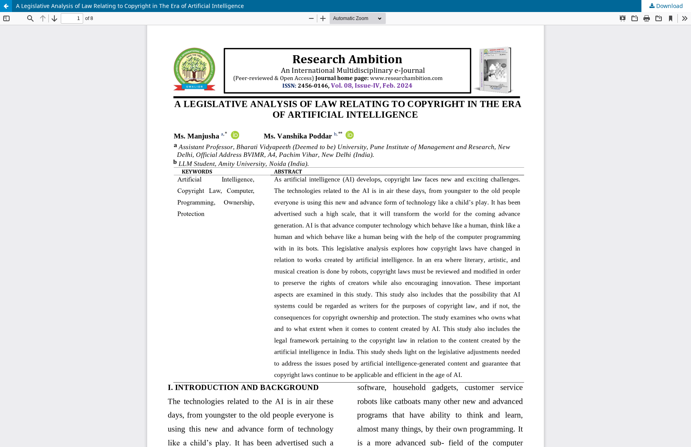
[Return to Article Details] (6, 6)
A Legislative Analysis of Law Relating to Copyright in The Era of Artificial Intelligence (130, 6)
